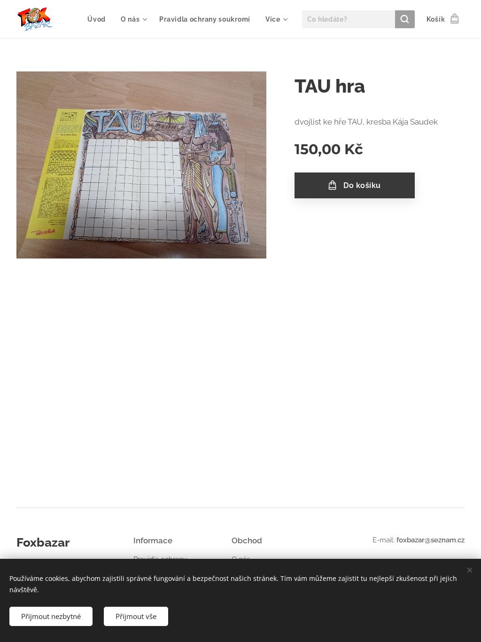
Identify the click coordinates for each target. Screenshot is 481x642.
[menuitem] (99, 19)
